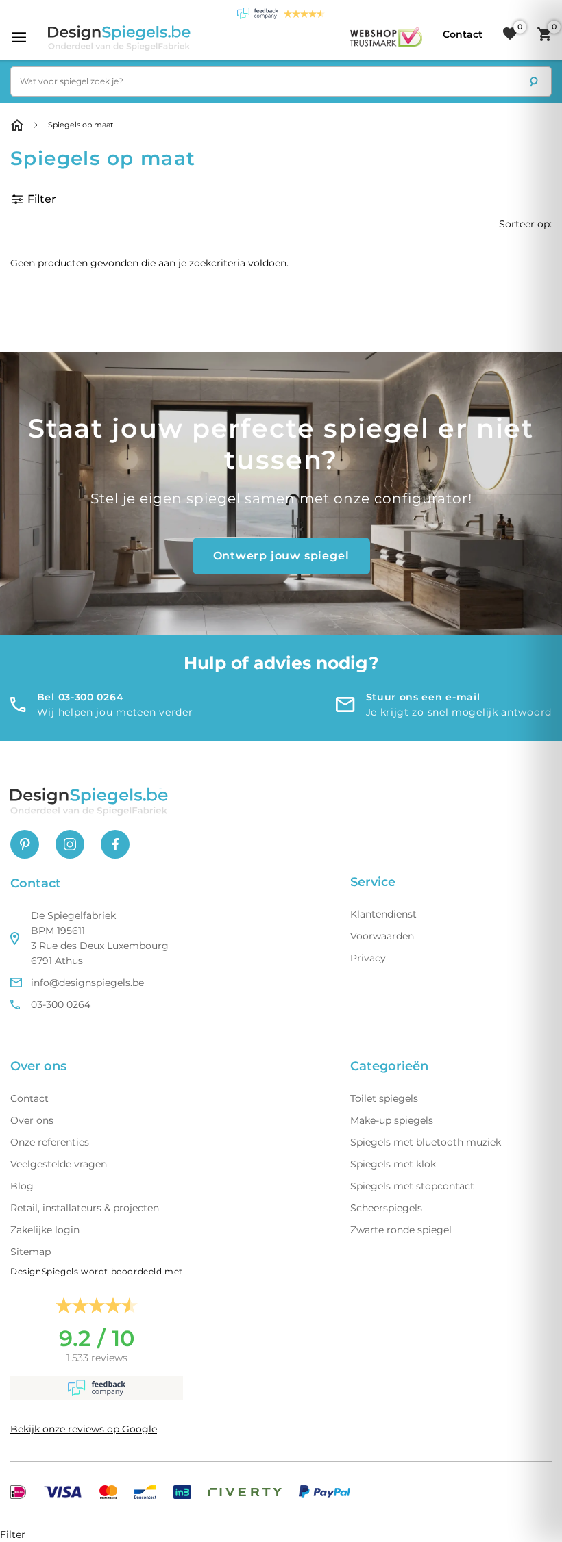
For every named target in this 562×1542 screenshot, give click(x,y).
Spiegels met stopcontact (412, 1186)
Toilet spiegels (384, 1098)
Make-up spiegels (391, 1120)
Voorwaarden (382, 936)
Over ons (31, 1120)
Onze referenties (49, 1142)
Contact (29, 1098)
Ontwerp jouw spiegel (281, 555)
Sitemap (30, 1252)
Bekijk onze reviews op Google (83, 1429)
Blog (22, 1186)
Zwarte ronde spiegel (401, 1230)
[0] (510, 34)
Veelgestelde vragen (58, 1164)
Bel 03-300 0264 (80, 697)
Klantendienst (383, 914)
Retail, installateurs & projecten (84, 1208)
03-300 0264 (60, 1004)
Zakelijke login (45, 1230)
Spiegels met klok (393, 1164)
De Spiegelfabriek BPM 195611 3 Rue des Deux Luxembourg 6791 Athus (100, 938)
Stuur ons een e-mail (423, 697)
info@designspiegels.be (87, 982)
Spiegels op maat (80, 124)
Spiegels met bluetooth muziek (425, 1142)
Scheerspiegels (386, 1208)
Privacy (368, 958)
